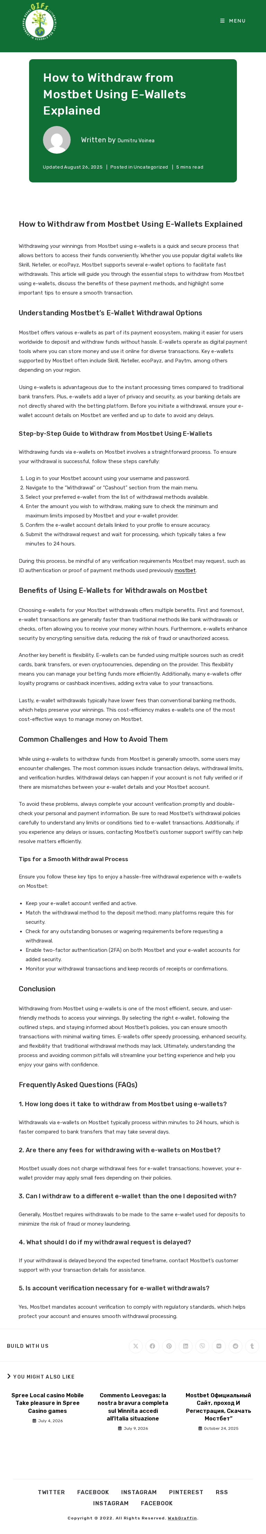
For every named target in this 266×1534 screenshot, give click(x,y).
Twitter (51, 1492)
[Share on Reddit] (235, 1346)
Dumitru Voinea (136, 141)
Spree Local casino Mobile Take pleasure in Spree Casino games (47, 1403)
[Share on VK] (219, 1346)
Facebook (93, 1492)
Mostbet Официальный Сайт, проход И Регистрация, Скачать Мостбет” (218, 1407)
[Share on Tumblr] (252, 1346)
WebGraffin (182, 1518)
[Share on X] (136, 1346)
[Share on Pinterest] (169, 1346)
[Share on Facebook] (152, 1346)
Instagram (139, 1492)
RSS (222, 1492)
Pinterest (186, 1492)
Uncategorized (151, 167)
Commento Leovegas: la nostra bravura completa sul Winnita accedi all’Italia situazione (133, 1407)
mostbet (185, 570)
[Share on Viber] (202, 1346)
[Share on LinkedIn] (186, 1346)
